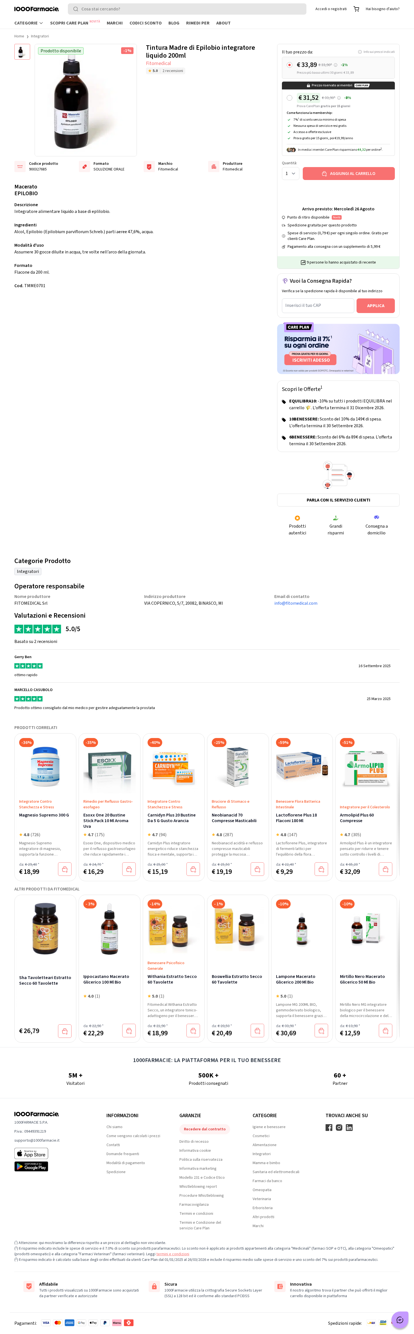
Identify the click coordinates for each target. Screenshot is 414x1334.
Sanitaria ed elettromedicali (276, 1172)
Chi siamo (114, 1127)
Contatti (113, 1145)
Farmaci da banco (267, 1181)
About (223, 23)
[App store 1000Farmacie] (51, 1153)
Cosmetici (261, 1136)
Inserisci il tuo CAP (303, 305)
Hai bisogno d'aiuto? (383, 9)
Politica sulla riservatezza (200, 1159)
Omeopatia (262, 1190)
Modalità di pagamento (125, 1163)
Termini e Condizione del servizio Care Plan (200, 1225)
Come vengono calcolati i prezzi (133, 1136)
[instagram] (339, 1127)
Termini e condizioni (196, 1213)
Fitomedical (158, 63)
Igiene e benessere (269, 1127)
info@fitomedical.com (295, 603)
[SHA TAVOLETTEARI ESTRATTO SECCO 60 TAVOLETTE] (45, 928)
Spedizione (116, 1172)
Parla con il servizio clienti (338, 500)
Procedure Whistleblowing (201, 1195)
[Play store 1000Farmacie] (51, 1166)
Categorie (26, 23)
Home (19, 36)
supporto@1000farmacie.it (36, 1140)
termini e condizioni (172, 1254)
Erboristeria (263, 1208)
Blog (173, 23)
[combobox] (187, 9)
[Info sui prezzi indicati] (335, 65)
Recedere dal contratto (205, 1129)
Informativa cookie (195, 1150)
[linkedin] (349, 1127)
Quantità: (289, 163)
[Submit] (76, 9)
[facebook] (329, 1127)
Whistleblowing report (198, 1186)
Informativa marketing (198, 1168)
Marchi (115, 23)
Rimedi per (198, 23)
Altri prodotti (263, 1217)
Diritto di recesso (194, 1141)
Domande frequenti (122, 1154)
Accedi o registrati (331, 9)
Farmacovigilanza (194, 1204)
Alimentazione (265, 1145)
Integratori (40, 36)
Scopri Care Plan (75, 22)
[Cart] (356, 9)
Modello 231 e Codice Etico (202, 1177)
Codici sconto (146, 23)
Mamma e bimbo (266, 1163)
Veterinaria (262, 1199)
